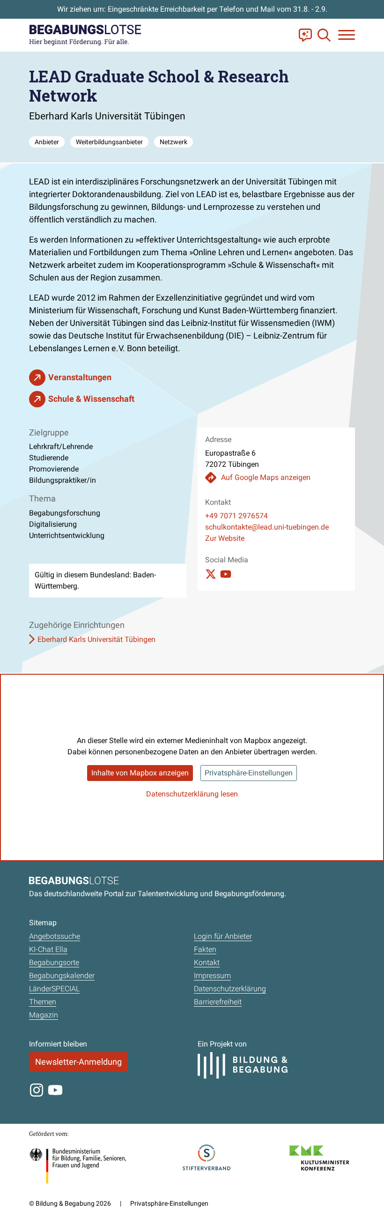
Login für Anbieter (223, 936)
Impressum (212, 975)
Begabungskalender (62, 975)
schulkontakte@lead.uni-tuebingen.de (267, 527)
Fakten (205, 949)
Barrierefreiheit (218, 1001)
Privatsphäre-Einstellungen (249, 772)
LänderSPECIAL (54, 988)
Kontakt (207, 962)
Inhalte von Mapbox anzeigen (140, 772)
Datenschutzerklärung (230, 988)
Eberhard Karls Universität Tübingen (96, 639)
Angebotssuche (54, 936)
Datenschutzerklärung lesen (192, 793)
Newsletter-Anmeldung (78, 1062)
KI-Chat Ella (48, 949)
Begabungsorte (54, 962)
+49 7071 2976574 (236, 515)
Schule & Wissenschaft (91, 399)
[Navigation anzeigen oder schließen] (346, 35)
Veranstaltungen (79, 377)
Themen (42, 1001)
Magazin (43, 1014)
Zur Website (224, 538)
